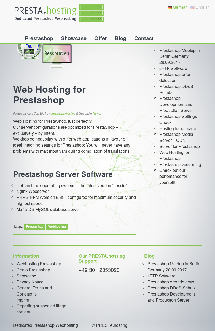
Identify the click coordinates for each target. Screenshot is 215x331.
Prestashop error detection (174, 77)
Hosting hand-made (177, 128)
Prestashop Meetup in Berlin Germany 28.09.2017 (179, 56)
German (180, 7)
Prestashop (39, 38)
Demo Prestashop (33, 270)
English (202, 7)
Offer (100, 38)
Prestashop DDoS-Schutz (177, 89)
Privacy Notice (30, 282)
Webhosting (57, 226)
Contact (144, 38)
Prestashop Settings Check (178, 119)
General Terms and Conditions (34, 291)
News (96, 113)
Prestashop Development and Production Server (176, 104)
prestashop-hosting (63, 113)
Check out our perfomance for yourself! (173, 176)
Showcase (74, 38)
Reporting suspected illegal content (42, 309)
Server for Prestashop (179, 146)
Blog (120, 38)
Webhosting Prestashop (39, 264)
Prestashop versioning (180, 164)
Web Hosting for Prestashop (174, 155)
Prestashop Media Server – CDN (176, 137)
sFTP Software (173, 68)
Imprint (23, 300)
